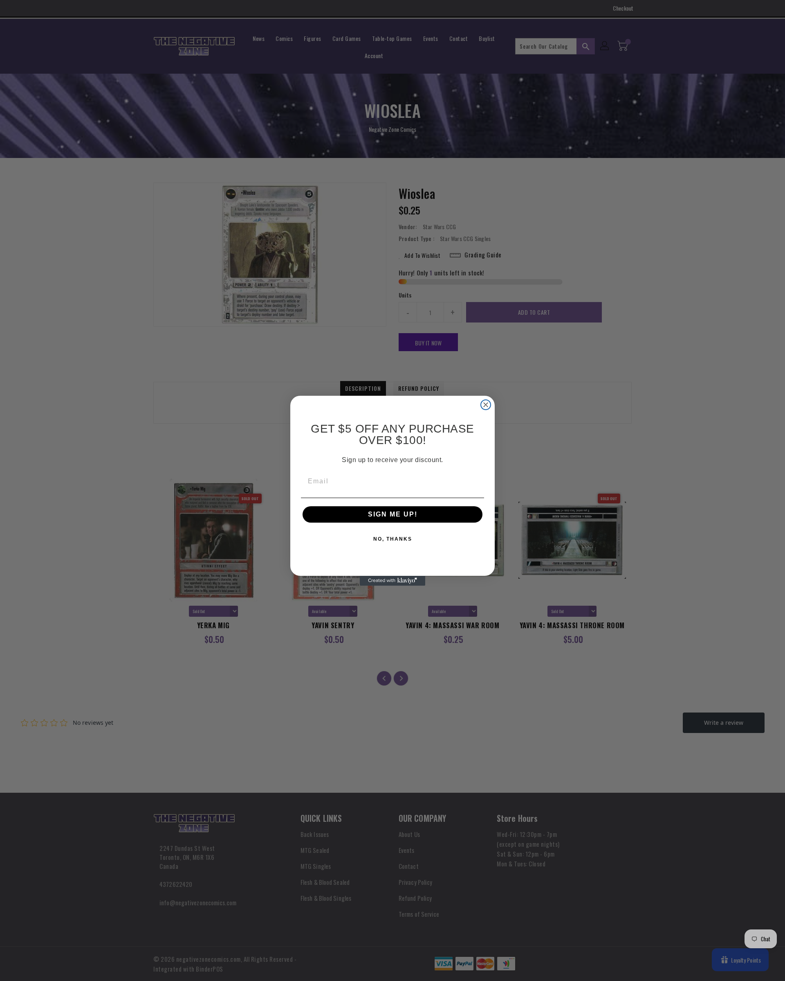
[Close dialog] (486, 405)
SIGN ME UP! (392, 514)
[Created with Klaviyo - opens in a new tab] (392, 581)
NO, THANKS (392, 539)
